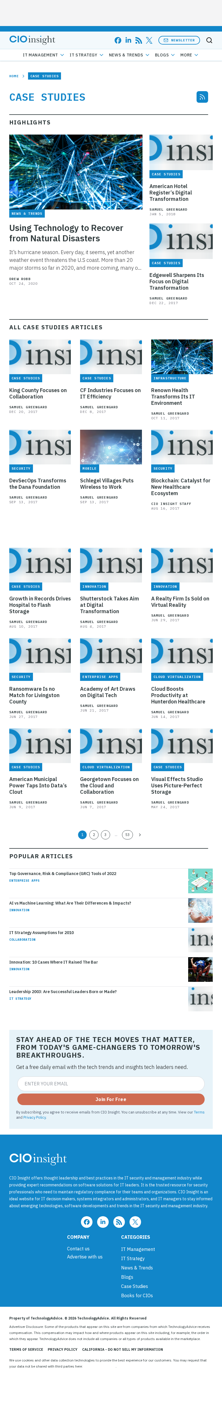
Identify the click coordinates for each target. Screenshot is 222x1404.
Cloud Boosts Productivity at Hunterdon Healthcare (178, 695)
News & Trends (126, 55)
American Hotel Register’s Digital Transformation (170, 192)
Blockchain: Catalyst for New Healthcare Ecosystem (180, 487)
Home (14, 76)
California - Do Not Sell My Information (122, 1349)
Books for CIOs (137, 1295)
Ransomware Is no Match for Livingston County (34, 695)
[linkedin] (128, 40)
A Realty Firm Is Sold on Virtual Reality (180, 602)
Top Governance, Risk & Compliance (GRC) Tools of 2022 (62, 873)
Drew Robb (20, 279)
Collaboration (22, 940)
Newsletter (183, 40)
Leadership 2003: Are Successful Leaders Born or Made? (63, 991)
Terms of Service (26, 1349)
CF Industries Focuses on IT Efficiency (110, 393)
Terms (199, 1112)
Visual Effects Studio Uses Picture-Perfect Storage (177, 785)
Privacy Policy (34, 1117)
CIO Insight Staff (171, 503)
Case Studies (134, 1286)
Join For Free (111, 1099)
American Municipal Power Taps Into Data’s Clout (38, 785)
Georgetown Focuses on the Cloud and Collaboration (109, 785)
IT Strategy (83, 55)
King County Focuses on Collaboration (38, 393)
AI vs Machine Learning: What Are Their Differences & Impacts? (70, 903)
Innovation (19, 910)
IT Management (40, 55)
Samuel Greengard (168, 209)
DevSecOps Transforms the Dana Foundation (37, 483)
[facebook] (117, 40)
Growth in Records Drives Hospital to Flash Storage (40, 605)
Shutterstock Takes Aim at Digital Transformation (109, 605)
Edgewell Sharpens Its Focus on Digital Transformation (176, 281)
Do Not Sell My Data (100, 1366)
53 (127, 834)
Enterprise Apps (24, 881)
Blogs (162, 55)
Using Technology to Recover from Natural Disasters (66, 233)
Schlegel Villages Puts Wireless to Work (107, 483)
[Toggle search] (209, 40)
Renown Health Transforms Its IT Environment (173, 396)
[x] (149, 40)
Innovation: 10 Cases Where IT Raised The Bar (53, 962)
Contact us (78, 1248)
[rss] (138, 40)
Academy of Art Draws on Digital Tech (107, 692)
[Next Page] (140, 834)
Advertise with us (85, 1256)
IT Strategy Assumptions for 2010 (41, 932)
